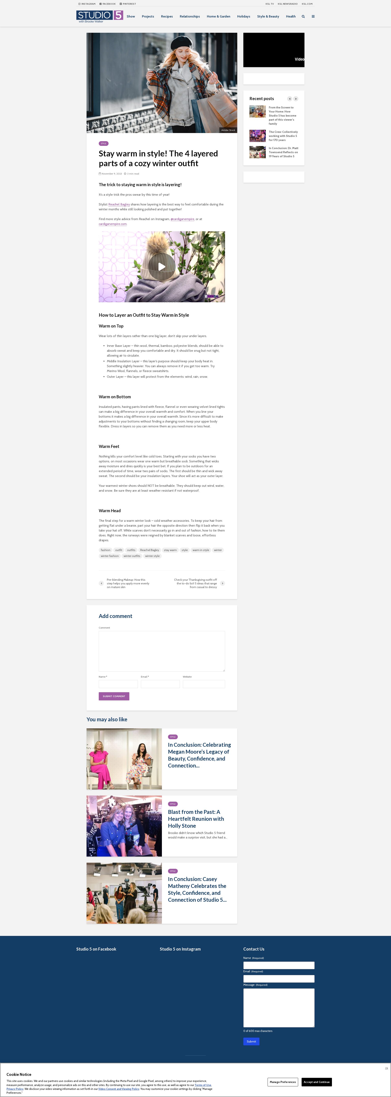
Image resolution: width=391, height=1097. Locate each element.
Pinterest (129, 3)
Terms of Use (203, 1084)
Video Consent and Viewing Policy (118, 1088)
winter (218, 550)
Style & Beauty (268, 16)
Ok (386, 1068)
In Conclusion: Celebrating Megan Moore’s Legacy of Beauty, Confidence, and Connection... (199, 755)
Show (131, 16)
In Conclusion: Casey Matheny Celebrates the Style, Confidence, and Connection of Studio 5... (197, 889)
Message (255, 985)
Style (103, 143)
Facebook (109, 3)
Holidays (243, 16)
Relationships (190, 16)
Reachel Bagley (119, 204)
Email (145, 677)
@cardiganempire (182, 219)
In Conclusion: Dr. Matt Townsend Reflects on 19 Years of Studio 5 (283, 152)
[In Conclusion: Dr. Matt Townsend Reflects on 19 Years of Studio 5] (257, 152)
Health (291, 16)
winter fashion (110, 556)
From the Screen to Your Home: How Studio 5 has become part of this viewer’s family (282, 116)
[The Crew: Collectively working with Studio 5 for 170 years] (257, 135)
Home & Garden (218, 16)
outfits (131, 550)
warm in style (201, 550)
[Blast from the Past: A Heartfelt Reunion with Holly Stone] (124, 826)
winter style (152, 556)
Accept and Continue (316, 1082)
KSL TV (270, 3)
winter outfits (132, 556)
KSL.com (307, 3)
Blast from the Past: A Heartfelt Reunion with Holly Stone (196, 819)
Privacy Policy (15, 1088)
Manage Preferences (283, 1082)
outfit (118, 550)
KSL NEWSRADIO (288, 3)
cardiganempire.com (113, 224)
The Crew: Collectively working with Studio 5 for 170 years (283, 136)
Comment (104, 628)
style (185, 550)
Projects (148, 16)
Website (187, 677)
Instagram (88, 3)
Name (103, 677)
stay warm (170, 550)
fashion (105, 550)
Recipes (167, 16)
